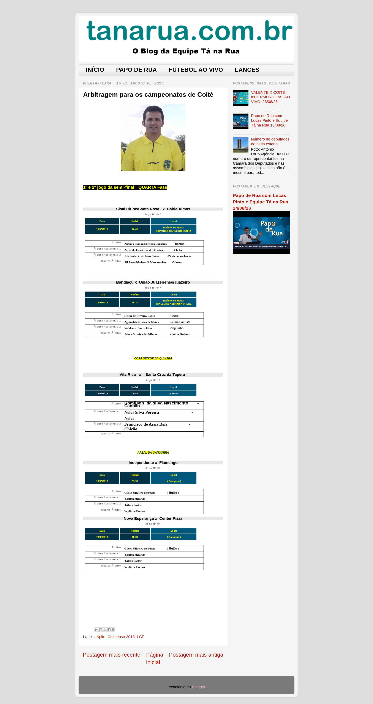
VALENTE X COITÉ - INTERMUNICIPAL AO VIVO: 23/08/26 (270, 97)
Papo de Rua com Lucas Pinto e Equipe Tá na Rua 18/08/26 (269, 120)
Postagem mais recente (111, 655)
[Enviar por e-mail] (97, 630)
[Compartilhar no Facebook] (109, 630)
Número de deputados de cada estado (270, 141)
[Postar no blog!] (101, 630)
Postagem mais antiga (196, 655)
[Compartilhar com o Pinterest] (113, 630)
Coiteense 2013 (121, 637)
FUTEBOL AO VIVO (196, 70)
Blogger (198, 687)
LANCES (247, 70)
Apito (100, 637)
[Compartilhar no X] (105, 630)
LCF (140, 637)
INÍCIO (95, 70)
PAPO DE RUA (136, 70)
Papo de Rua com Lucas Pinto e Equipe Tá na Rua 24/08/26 (260, 202)
